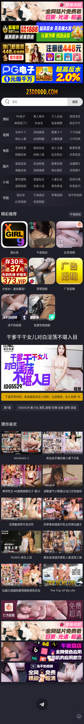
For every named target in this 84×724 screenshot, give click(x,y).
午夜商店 (38, 195)
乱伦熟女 (56, 154)
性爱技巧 (75, 186)
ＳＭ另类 (75, 139)
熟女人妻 (20, 139)
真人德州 (38, 116)
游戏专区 (75, 116)
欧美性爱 (75, 148)
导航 (6, 198)
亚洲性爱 (20, 148)
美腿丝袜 (20, 170)
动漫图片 (75, 163)
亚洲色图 (38, 163)
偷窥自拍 (20, 163)
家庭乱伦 (38, 179)
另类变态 (75, 154)
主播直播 (56, 139)
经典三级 (38, 154)
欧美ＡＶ (56, 132)
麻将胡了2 (20, 123)
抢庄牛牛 (75, 123)
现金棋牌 (56, 123)
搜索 (75, 102)
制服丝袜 (20, 154)
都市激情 (20, 179)
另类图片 (75, 170)
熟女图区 (56, 170)
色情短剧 (38, 202)
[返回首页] (79, 716)
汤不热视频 (75, 195)
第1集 (7, 407)
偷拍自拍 (38, 148)
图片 (6, 166)
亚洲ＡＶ (20, 132)
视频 (6, 135)
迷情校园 (20, 186)
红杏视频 (20, 202)
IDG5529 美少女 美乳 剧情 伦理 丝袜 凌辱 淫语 (47, 407)
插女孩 (21, 195)
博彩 (6, 119)
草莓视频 (56, 195)
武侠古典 (75, 179)
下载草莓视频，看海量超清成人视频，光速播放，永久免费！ (42, 397)
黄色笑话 (56, 186)
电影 (6, 150)
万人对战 (56, 116)
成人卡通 (56, 148)
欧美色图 (56, 163)
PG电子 (20, 116)
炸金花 (39, 123)
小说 (6, 182)
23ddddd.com (42, 92)
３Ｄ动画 (75, 132)
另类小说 (38, 186)
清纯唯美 (38, 170)
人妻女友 (56, 179)
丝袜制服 (38, 139)
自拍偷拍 (38, 132)
